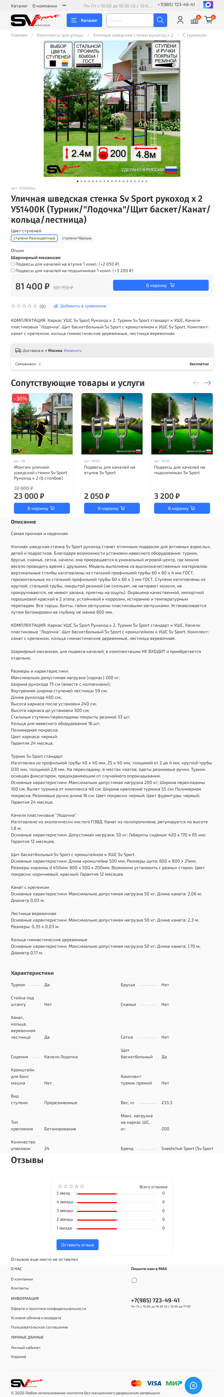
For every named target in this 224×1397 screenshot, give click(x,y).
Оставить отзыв (77, 1244)
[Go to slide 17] (139, 181)
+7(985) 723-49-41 (176, 4)
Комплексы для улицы (60, 34)
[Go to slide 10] (112, 181)
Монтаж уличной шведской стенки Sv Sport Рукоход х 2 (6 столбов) (40, 472)
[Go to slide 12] (119, 181)
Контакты (20, 1288)
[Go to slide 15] (131, 181)
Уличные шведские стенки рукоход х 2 (133, 34)
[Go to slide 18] (142, 181)
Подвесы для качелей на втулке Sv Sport (109, 469)
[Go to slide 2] (81, 181)
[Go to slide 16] (135, 181)
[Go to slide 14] (127, 181)
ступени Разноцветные (34, 238)
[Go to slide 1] (77, 181)
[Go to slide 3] (85, 181)
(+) (67, 263)
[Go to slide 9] (108, 181)
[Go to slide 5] (93, 181)
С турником (195, 34)
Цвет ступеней (26, 230)
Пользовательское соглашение (39, 1327)
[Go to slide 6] (97, 181)
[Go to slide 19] (146, 181)
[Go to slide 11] (116, 181)
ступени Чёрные (77, 238)
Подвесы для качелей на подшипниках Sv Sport (179, 469)
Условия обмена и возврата (36, 1317)
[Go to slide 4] (89, 181)
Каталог (19, 5)
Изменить (73, 350)
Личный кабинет (26, 1347)
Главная (19, 34)
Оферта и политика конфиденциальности (48, 1308)
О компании (45, 5)
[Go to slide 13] (123, 181)
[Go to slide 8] (104, 181)
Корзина (18, 1356)
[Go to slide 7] (100, 181)
